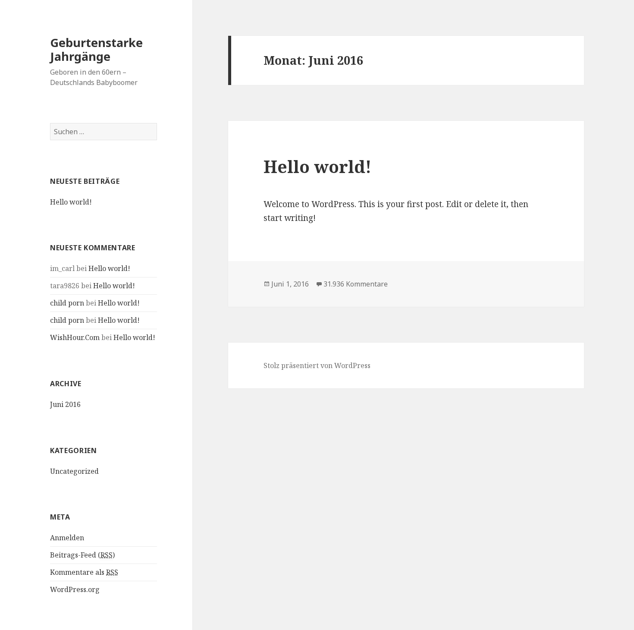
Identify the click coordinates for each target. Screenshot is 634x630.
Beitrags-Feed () (82, 555)
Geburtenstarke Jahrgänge (96, 49)
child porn (67, 303)
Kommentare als (84, 572)
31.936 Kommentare (355, 284)
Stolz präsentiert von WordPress (317, 365)
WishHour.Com (75, 337)
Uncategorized (74, 471)
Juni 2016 (65, 404)
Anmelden (67, 537)
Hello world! (71, 202)
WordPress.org (75, 589)
